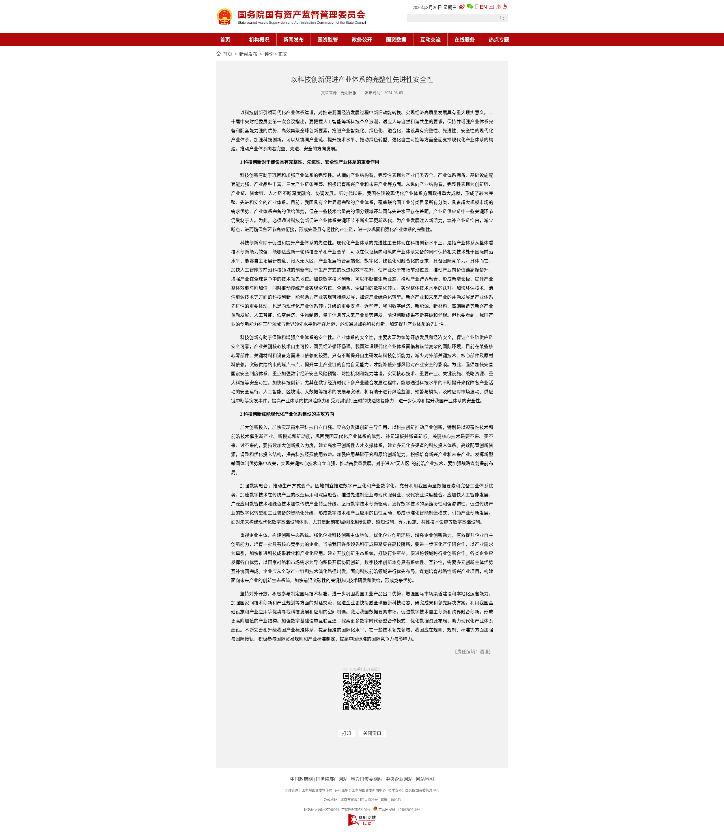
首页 (225, 40)
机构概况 (259, 40)
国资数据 (396, 40)
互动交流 (430, 40)
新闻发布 (293, 40)
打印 (346, 733)
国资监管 (328, 40)
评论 (268, 54)
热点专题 (499, 40)
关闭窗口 (372, 733)
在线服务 (464, 40)
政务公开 (362, 40)
